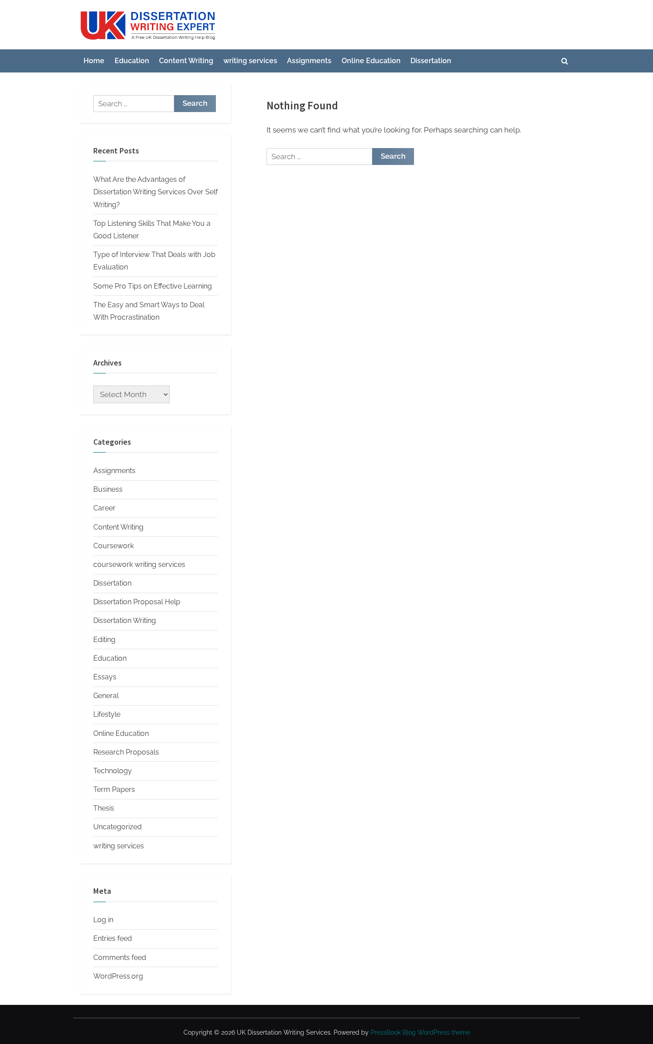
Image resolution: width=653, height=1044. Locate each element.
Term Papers (114, 789)
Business (108, 489)
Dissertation (430, 60)
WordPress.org (118, 976)
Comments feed (119, 957)
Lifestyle (106, 714)
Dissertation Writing (124, 620)
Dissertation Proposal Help (136, 602)
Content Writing (186, 60)
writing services (250, 60)
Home (94, 60)
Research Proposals (126, 752)
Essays (104, 677)
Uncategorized (117, 827)
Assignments (309, 60)
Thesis (103, 808)
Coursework (113, 546)
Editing (104, 639)
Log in (103, 920)
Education (132, 60)
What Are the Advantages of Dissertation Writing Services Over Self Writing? (155, 192)
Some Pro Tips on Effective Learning (152, 286)
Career (104, 508)
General (106, 695)
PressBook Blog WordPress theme (420, 1032)
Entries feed (112, 938)
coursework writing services (139, 564)
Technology (112, 771)
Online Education (371, 60)
